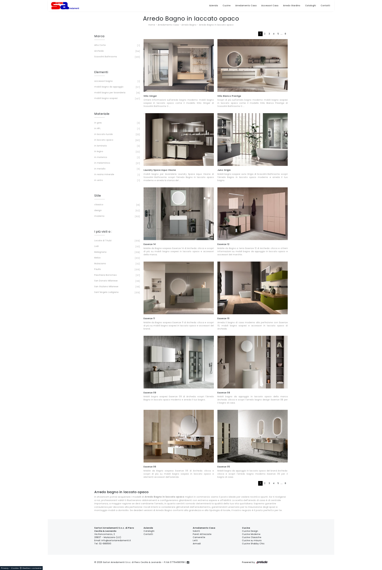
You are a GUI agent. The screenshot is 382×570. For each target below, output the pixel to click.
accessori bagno (116, 81)
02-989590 (105, 543)
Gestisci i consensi (32, 568)
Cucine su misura (251, 540)
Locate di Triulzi (116, 240)
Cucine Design (250, 531)
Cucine (227, 5)
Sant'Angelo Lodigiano (116, 292)
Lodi (116, 246)
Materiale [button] (102, 114)
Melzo (116, 258)
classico (116, 204)
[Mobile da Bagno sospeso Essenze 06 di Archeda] (179, 436)
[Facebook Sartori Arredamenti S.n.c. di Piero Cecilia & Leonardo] (188, 562)
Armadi (197, 543)
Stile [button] (97, 195)
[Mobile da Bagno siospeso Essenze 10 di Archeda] (252, 288)
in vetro (116, 180)
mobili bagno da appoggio (116, 87)
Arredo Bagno (188, 24)
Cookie (15, 568)
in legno (116, 151)
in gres (116, 123)
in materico (116, 157)
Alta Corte (116, 45)
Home (151, 24)
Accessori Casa (269, 5)
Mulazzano (116, 263)
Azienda (213, 5)
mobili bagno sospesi (116, 98)
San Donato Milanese (116, 281)
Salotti (196, 531)
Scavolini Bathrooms (116, 57)
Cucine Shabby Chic (253, 543)
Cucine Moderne (251, 534)
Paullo (116, 269)
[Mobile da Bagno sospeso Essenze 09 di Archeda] (179, 362)
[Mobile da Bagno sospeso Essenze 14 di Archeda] (179, 213)
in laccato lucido (116, 134)
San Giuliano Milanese (116, 286)
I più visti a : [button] (103, 231)
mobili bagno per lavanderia (116, 93)
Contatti (325, 5)
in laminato (116, 146)
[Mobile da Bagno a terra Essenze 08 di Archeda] (252, 362)
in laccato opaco (116, 140)
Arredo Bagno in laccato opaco (216, 24)
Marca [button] (99, 36)
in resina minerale (116, 174)
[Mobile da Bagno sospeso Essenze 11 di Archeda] (179, 288)
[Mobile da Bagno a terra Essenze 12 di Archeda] (252, 213)
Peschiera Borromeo (116, 275)
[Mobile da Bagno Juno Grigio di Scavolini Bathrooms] (252, 139)
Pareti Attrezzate (202, 534)
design (116, 210)
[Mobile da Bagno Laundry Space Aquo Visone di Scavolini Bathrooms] (179, 139)
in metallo (116, 169)
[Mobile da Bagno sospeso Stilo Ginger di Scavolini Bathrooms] (179, 65)
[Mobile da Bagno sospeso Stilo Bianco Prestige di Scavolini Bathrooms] (252, 65)
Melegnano (116, 252)
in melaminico (116, 163)
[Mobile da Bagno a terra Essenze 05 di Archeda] (252, 436)
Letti (195, 540)
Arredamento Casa (246, 5)
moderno (116, 216)
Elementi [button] (101, 72)
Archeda (116, 51)
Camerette (199, 537)
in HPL (116, 128)
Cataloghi (310, 5)
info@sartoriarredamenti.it (116, 540)
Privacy (5, 568)
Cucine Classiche (251, 537)
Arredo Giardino (291, 5)
